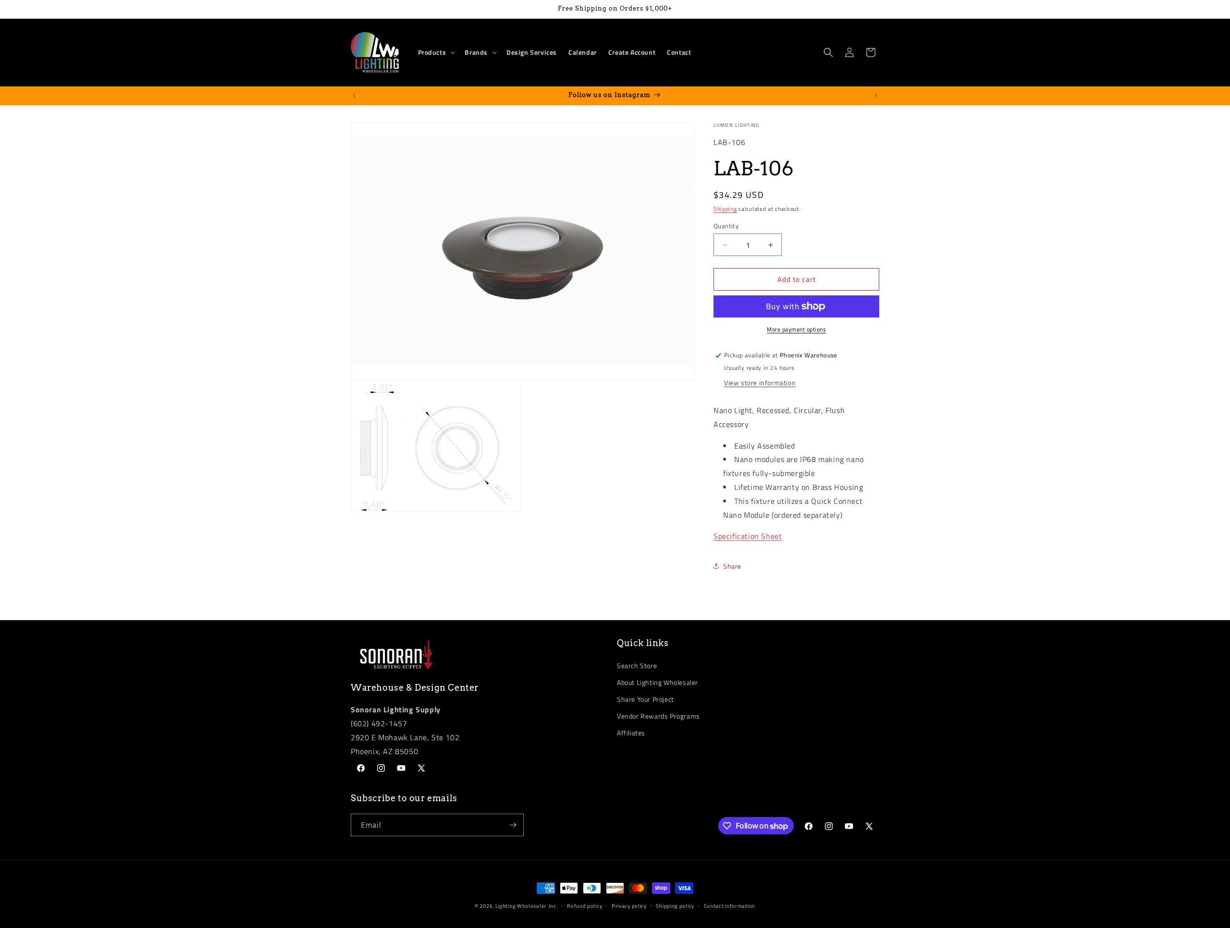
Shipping (725, 208)
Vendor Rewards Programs (658, 716)
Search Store (637, 665)
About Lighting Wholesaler (657, 682)
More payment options (796, 329)
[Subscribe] (512, 825)
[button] (435, 52)
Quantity (725, 226)
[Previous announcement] (354, 95)
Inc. (553, 906)
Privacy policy (629, 906)
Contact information (729, 906)
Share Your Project (645, 699)
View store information (760, 383)
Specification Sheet (747, 536)
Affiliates (631, 733)
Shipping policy (675, 906)
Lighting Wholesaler (521, 906)
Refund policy (584, 906)
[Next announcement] (875, 95)
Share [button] (732, 566)
